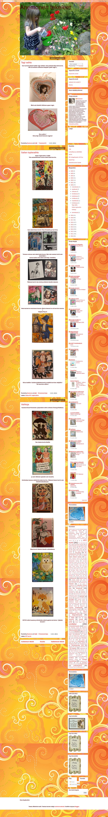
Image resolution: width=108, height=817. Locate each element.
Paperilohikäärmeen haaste (79, 628)
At (75, 540)
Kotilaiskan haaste (73, 602)
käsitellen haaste (73, 606)
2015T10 (71, 529)
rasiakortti (71, 633)
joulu (70, 588)
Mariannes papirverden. (77, 451)
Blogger (77, 806)
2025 (72, 173)
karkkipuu (83, 591)
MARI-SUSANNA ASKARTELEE (75, 277)
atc (79, 540)
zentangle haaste (72, 667)
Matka (72, 617)
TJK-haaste (72, 648)
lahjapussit (82, 606)
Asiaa (71, 344)
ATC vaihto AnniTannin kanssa (76, 544)
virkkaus (71, 662)
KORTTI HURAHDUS (76, 343)
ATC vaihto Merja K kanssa (81, 548)
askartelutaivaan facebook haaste (77, 537)
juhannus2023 (81, 589)
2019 (72, 215)
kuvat (83, 604)
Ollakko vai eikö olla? (75, 414)
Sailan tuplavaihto (30, 152)
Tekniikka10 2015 (73, 643)
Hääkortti (71, 583)
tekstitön (71, 646)
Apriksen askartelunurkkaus (75, 430)
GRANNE (73, 255)
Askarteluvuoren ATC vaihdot (76, 484)
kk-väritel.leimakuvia (73, 596)
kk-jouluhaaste (82, 595)
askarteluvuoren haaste (75, 162)
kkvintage (71, 599)
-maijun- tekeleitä (75, 265)
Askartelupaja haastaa (75, 536)
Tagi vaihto (26, 62)
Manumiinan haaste (73, 616)
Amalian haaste (83, 529)
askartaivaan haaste (74, 533)
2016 (72, 222)
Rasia (84, 631)
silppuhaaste (84, 637)
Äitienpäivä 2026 (80, 322)
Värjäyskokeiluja (80, 267)
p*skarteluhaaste (74, 626)
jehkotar (72, 359)
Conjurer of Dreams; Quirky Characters (80, 258)
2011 (72, 233)
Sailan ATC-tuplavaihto (32, 395)
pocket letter (83, 630)
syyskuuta (75, 189)
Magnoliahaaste (77, 615)
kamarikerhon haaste (73, 591)
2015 (72, 224)
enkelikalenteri (72, 578)
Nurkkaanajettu (74, 490)
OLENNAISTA (74, 402)
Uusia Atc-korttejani (80, 289)
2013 (72, 229)
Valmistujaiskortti (81, 652)
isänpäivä (83, 586)
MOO (80, 617)
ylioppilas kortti (83, 664)
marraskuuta (75, 187)
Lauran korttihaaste (76, 607)
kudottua (83, 603)
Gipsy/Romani (79, 246)
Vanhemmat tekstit (57, 642)
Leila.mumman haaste (75, 609)
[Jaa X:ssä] (52, 143)
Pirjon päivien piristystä (76, 462)
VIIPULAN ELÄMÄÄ (75, 441)
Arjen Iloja (73, 472)
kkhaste (70, 597)
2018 (72, 217)
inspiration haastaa (82, 585)
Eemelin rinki (79, 575)
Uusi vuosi (78, 403)
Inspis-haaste (75, 586)
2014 (72, 227)
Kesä (77, 592)
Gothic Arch (76, 582)
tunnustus (79, 649)
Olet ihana (78, 279)
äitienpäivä (80, 667)
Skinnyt (72, 638)
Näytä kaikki (84, 500)
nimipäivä (83, 620)
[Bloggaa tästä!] (51, 143)
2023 (72, 178)
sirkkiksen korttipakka (76, 244)
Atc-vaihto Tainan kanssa (77, 570)
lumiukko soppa (73, 611)
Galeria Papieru (74, 381)
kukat (70, 604)
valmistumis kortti (73, 653)
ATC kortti (28, 636)
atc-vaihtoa (76, 574)
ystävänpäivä (77, 665)
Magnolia (85, 613)
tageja (70, 642)
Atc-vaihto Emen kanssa (76, 555)
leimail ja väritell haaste (79, 610)
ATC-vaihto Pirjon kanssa (79, 563)
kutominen (76, 604)
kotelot (83, 600)
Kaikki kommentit (75, 784)
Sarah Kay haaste (78, 635)
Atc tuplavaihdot (82, 543)
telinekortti (76, 646)
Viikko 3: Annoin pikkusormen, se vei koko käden (81, 465)
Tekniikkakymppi (83, 643)
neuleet (76, 620)
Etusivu (42, 642)
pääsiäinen (77, 631)
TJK (70, 149)
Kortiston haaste (81, 599)
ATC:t (77, 350)
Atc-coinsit (78, 552)
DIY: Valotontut (79, 474)
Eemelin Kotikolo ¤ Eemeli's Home (75, 320)
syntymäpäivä (81, 641)
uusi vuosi (85, 649)
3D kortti (76, 529)
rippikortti (77, 633)
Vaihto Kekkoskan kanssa (76, 651)
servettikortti (76, 637)
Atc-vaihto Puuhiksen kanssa (75, 565)
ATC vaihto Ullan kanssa (76, 549)
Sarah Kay (71, 159)
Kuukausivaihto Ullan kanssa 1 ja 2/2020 (80, 394)
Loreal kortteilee (74, 412)
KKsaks (83, 597)
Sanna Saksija (74, 349)
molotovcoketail (60, 806)
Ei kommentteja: (43, 393)
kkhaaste (82, 596)
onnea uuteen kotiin (80, 622)
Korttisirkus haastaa (74, 600)
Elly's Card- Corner (75, 418)
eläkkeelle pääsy (82, 577)
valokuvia (83, 653)
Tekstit (72, 782)
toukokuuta (75, 196)
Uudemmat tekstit (27, 642)
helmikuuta (75, 203)
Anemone (80, 98)
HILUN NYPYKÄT (75, 309)
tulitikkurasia (72, 649)
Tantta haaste (81, 642)
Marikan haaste (83, 616)
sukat (76, 639)
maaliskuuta (75, 200)
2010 (72, 236)
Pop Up (70, 631)
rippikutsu (83, 633)
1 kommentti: (43, 143)
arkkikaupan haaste (76, 530)
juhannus (71, 589)
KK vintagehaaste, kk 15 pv (76, 157)
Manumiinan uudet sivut (77, 391)
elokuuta (74, 191)
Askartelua (82, 534)
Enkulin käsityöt (74, 288)
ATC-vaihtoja (83, 574)
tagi (75, 642)
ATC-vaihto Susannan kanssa (80, 568)
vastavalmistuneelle (73, 656)
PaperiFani (73, 370)
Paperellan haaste (75, 627)
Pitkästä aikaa (79, 431)
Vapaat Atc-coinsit (73, 73)
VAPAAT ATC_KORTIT (75, 655)
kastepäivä (71, 592)
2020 (72, 185)
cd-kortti (71, 575)
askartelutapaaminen (73, 538)
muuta (81, 619)
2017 (72, 220)
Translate (80, 65)
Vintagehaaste (82, 661)
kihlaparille (83, 592)
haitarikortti (83, 582)
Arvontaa (81, 532)
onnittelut (72, 624)
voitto (77, 662)
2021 (72, 182)
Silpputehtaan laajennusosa (74, 332)
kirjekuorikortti (76, 593)
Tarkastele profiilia (73, 124)
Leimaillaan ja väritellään (75, 152)
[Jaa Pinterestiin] (55, 143)
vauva (80, 656)
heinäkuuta (75, 193)
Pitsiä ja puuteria (73, 630)
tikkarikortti (83, 646)
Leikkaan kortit (74, 298)
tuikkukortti (82, 648)
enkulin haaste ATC (77, 579)
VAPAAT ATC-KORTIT (75, 82)
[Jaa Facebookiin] (54, 143)
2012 (72, 231)
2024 (72, 175)
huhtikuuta (75, 198)
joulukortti (79, 588)
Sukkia (83, 639)
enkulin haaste (83, 578)
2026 (72, 171)
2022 (72, 180)
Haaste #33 (73, 486)
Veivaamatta (81, 657)
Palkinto (85, 626)
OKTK (70, 154)
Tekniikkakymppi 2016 (77, 645)
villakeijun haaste (73, 659)
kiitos (70, 593)
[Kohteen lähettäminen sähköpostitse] (49, 143)
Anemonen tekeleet (45, 7)
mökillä (70, 620)
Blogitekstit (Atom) (44, 646)
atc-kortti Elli (84, 554)
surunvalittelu (71, 641)
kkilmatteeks (77, 597)
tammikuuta (75, 212)
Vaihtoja (25, 404)
